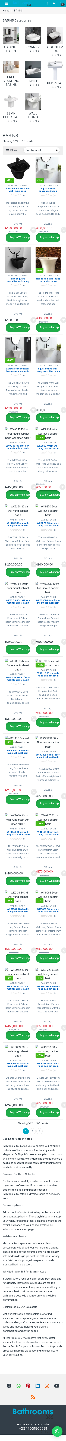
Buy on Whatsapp (19, 237)
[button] (57, 1431)
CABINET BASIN (17, 442)
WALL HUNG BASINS (17, 185)
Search (47, 3)
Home (6, 10)
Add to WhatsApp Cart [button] (29, 230)
